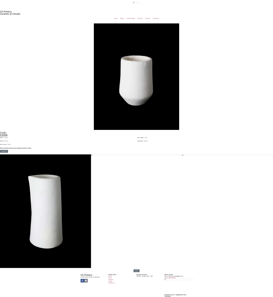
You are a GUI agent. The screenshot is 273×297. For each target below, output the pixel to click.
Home (115, 18)
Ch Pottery (6, 11)
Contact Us (156, 18)
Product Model (131, 18)
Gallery (122, 18)
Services (147, 18)
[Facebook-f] (82, 280)
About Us (140, 18)
